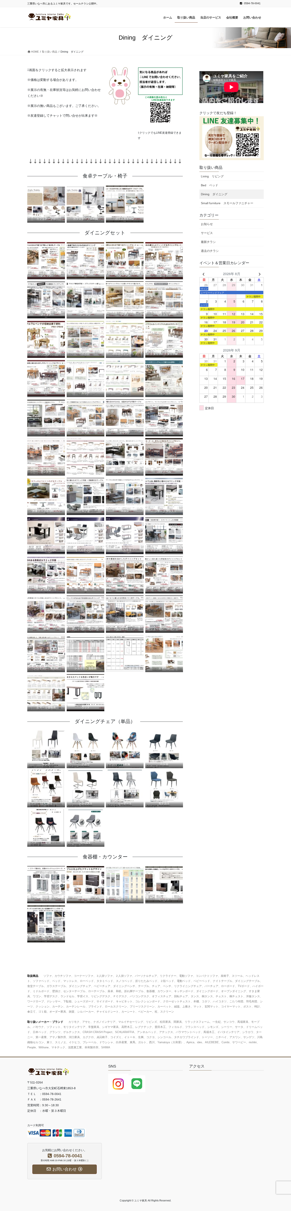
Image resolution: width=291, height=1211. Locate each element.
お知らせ (207, 224)
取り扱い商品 (210, 167)
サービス (207, 233)
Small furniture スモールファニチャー (227, 203)
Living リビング (212, 176)
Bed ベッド (209, 185)
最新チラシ (208, 242)
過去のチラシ (210, 251)
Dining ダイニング (214, 194)
